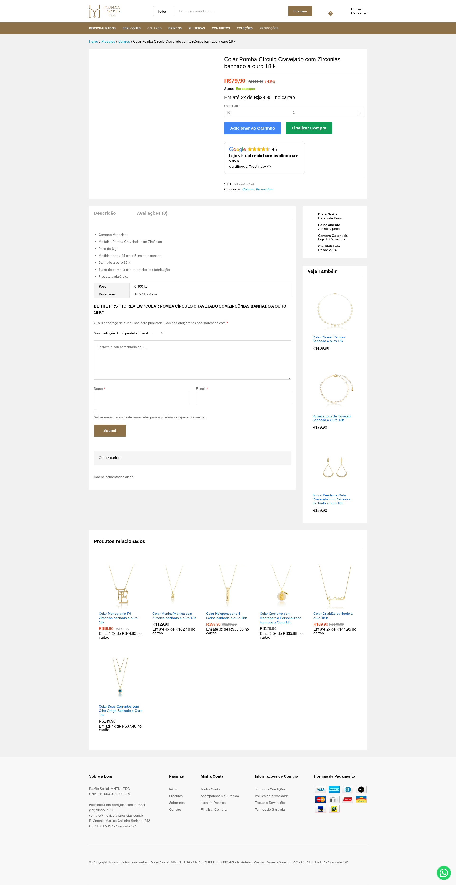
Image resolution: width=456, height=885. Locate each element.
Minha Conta (210, 789)
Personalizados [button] (102, 28)
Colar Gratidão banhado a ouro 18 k (333, 616)
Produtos (176, 796)
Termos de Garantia (270, 809)
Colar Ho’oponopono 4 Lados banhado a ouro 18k (226, 616)
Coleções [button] (245, 28)
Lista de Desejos (213, 802)
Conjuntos (221, 28)
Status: (229, 88)
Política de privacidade (272, 796)
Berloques (132, 28)
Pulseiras (197, 28)
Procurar (300, 11)
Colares (154, 28)
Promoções (269, 28)
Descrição (105, 213)
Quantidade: (232, 106)
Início (173, 789)
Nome (99, 388)
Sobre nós (177, 802)
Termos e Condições (270, 789)
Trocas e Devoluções (270, 802)
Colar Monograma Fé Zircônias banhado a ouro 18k (118, 618)
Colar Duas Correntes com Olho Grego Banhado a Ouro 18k (120, 710)
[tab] (107, 215)
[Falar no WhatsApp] (444, 873)
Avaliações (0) (152, 213)
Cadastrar (359, 13)
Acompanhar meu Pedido (220, 796)
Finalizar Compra (309, 128)
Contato (175, 809)
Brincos (175, 28)
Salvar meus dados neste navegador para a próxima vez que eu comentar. (150, 417)
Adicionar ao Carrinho (252, 128)
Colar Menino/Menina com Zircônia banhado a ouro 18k (174, 616)
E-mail (202, 388)
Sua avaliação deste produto (115, 333)
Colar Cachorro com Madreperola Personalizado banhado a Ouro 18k (280, 618)
